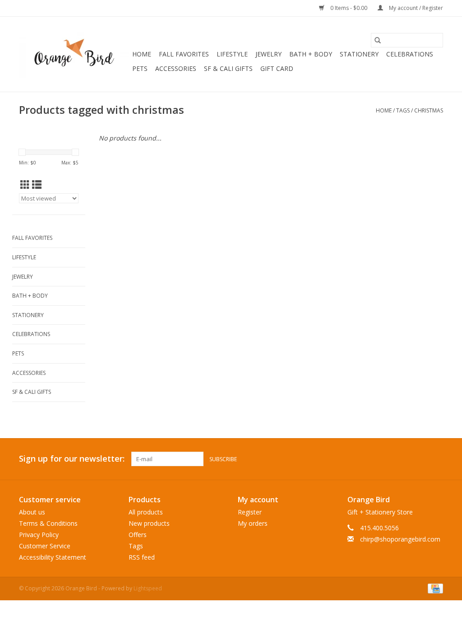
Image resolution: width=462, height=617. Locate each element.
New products (149, 523)
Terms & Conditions (48, 523)
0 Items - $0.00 (349, 8)
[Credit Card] (434, 588)
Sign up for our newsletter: (72, 458)
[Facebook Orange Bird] (419, 459)
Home (141, 54)
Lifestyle (232, 54)
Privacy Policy (39, 534)
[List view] (37, 184)
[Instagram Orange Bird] (436, 459)
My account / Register (415, 8)
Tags (403, 110)
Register (250, 512)
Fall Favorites (184, 54)
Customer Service (44, 546)
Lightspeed (148, 588)
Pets (140, 68)
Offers (138, 534)
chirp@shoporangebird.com (400, 539)
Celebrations (409, 54)
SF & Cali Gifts (228, 68)
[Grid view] (25, 184)
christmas (428, 110)
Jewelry (268, 54)
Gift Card (276, 68)
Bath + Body (310, 54)
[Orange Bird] (74, 54)
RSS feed (142, 557)
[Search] (377, 40)
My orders (253, 523)
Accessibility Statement (52, 557)
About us (32, 512)
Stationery (359, 54)
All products (146, 512)
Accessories (175, 68)
